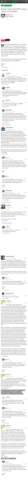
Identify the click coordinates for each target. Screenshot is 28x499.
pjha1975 (8, 425)
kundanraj (8, 301)
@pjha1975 (8, 427)
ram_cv (10, 15)
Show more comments (6, 124)
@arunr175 (8, 376)
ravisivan (8, 73)
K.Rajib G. (7, 87)
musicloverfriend (10, 256)
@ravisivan (8, 75)
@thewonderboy (8, 111)
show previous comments (7, 223)
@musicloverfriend (9, 258)
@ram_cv (8, 16)
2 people (3, 404)
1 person (2, 67)
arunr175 (8, 374)
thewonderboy (8, 110)
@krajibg (7, 89)
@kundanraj (8, 302)
